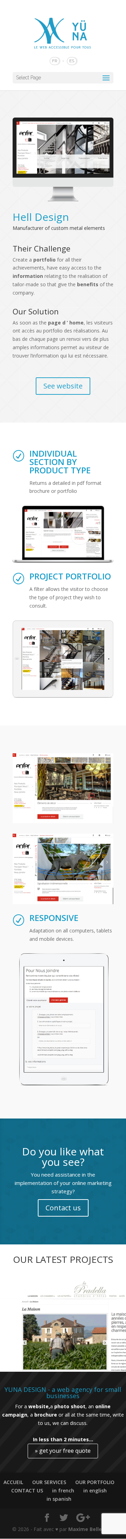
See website (63, 386)
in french (63, 1490)
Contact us (63, 1207)
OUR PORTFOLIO (94, 1482)
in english (95, 1490)
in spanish (59, 1499)
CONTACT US (27, 1490)
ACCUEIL (13, 1482)
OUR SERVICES (49, 1482)
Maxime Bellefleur (91, 1529)
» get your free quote (63, 1450)
